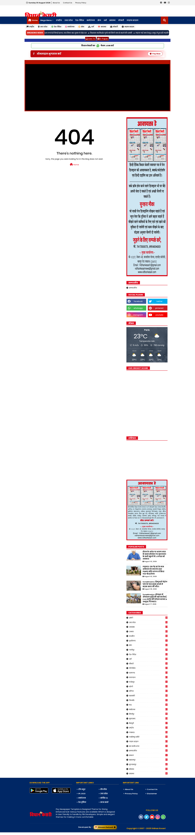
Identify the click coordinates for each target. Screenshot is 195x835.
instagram (138, 315)
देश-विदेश (79, 20)
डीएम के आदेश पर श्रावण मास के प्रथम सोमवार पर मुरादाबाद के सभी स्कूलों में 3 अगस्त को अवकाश (154, 555)
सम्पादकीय (133, 288)
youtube (159, 315)
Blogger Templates (20, 833)
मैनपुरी (148, 723)
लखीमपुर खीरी (148, 737)
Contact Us (152, 789)
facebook (138, 301)
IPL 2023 (81, 793)
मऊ (148, 705)
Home (35, 20)
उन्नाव (148, 631)
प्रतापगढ (148, 673)
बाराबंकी (148, 695)
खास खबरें (104, 802)
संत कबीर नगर (148, 746)
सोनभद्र (148, 769)
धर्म (105, 20)
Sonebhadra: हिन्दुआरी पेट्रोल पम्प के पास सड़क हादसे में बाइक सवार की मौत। (155, 584)
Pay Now (156, 53)
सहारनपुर (148, 760)
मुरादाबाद (148, 718)
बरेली (148, 686)
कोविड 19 (104, 798)
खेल (99, 20)
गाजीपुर (148, 650)
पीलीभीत (148, 668)
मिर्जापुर (148, 714)
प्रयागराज (148, 677)
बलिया (148, 691)
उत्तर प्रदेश (68, 20)
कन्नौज (148, 636)
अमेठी (148, 618)
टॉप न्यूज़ (81, 789)
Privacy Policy (80, 3)
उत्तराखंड (148, 627)
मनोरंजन (91, 20)
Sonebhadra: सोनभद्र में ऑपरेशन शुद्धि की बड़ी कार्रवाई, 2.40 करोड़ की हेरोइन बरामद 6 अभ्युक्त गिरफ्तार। (155, 598)
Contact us (68, 3)
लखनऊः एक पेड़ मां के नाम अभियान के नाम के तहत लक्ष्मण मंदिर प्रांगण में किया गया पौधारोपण (153, 570)
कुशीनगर (148, 640)
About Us (56, 3)
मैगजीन (103, 789)
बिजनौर (148, 700)
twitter (159, 301)
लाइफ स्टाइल (132, 20)
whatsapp (138, 308)
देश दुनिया (82, 802)
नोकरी (121, 20)
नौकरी (148, 663)
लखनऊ (148, 732)
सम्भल (148, 755)
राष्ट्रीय (59, 20)
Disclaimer (152, 793)
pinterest (159, 308)
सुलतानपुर (148, 764)
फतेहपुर (148, 682)
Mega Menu (46, 20)
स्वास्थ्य (112, 20)
